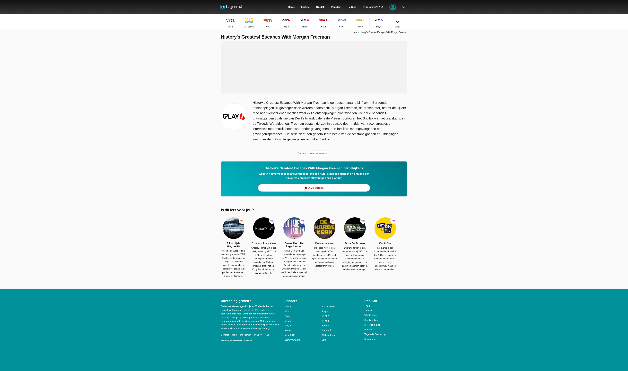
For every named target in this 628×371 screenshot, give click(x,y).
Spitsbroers (370, 339)
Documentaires (319, 153)
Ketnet (288, 330)
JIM (324, 339)
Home (354, 32)
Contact (225, 334)
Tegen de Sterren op (375, 334)
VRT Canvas (328, 306)
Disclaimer (245, 334)
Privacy (258, 334)
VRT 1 (288, 306)
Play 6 (288, 325)
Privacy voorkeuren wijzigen (236, 340)
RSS (267, 334)
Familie (368, 329)
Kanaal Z (326, 330)
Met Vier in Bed (372, 324)
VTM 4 (325, 321)
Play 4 (325, 311)
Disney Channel (293, 339)
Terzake (368, 310)
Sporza (325, 325)
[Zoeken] (403, 7)
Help (234, 334)
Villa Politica (370, 315)
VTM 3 (288, 321)
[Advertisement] (314, 67)
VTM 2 (325, 316)
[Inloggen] (392, 7)
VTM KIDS (290, 335)
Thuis (367, 305)
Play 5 (288, 316)
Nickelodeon (328, 335)
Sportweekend (371, 320)
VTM (287, 311)
